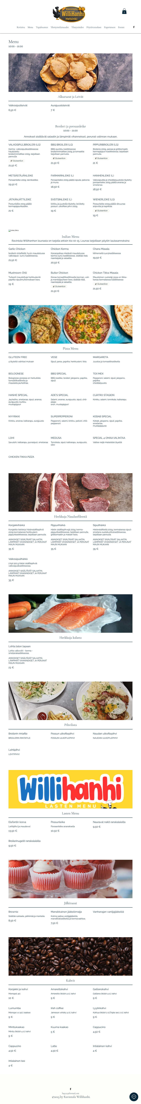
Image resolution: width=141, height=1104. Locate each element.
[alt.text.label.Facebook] (133, 27)
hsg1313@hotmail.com (70, 1093)
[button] (124, 11)
